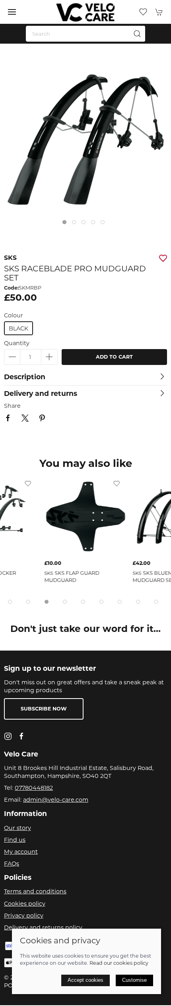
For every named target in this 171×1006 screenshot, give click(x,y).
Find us (14, 839)
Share (12, 405)
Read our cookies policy (118, 963)
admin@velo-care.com (55, 799)
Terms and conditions (35, 891)
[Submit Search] (137, 34)
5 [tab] (105, 224)
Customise (134, 980)
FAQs (11, 863)
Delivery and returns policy (43, 927)
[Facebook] (21, 736)
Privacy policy (23, 915)
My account (21, 851)
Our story (17, 827)
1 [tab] (66, 224)
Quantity (16, 343)
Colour (13, 315)
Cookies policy (24, 903)
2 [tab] (76, 224)
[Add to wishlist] (50, 483)
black (18, 328)
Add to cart (114, 357)
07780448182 (34, 787)
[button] (12, 12)
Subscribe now (44, 709)
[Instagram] (8, 736)
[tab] (10, 602)
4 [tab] (95, 224)
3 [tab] (85, 224)
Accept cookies (85, 980)
